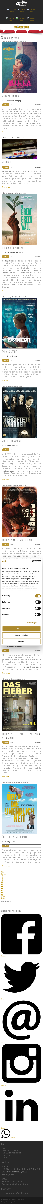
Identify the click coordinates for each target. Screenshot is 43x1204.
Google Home (22, 1184)
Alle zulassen (21, 629)
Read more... (6, 132)
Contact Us (6, 1157)
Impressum (6, 1155)
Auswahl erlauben (21, 635)
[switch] (38, 602)
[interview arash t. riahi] (19, 512)
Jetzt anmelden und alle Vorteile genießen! (15, 1193)
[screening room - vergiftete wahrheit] (19, 412)
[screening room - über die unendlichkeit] (19, 809)
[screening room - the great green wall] (19, 219)
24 (2, 890)
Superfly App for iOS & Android (12, 1181)
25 (2, 892)
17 (2, 876)
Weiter (3, 896)
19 (2, 880)
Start (2, 872)
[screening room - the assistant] (19, 323)
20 (2, 882)
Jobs (4, 1148)
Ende (3, 898)
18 (2, 878)
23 (2, 888)
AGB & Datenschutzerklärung (12, 1153)
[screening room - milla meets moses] (19, 67)
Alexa (14, 1184)
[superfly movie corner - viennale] (19, 149)
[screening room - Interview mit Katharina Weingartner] (19, 705)
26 (2, 894)
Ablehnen (21, 641)
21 (2, 884)
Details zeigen (32, 623)
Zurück (3, 874)
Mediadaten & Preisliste (10, 1150)
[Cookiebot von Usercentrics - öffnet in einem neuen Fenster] (32, 561)
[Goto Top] (41, 1199)
